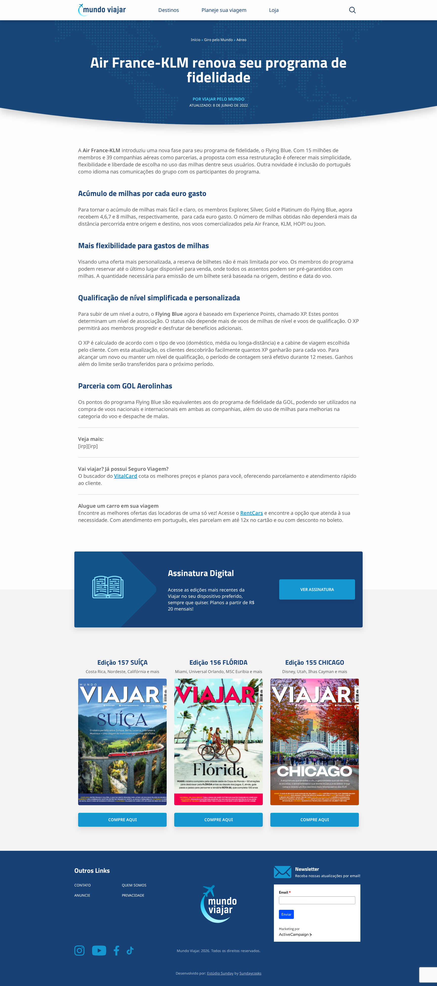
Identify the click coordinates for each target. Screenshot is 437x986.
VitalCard (125, 475)
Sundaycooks (250, 973)
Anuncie (82, 895)
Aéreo (241, 39)
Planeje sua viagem (224, 10)
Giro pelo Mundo (218, 39)
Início (195, 39)
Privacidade (133, 895)
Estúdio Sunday (220, 973)
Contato (82, 885)
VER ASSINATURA (317, 589)
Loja (274, 10)
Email (285, 892)
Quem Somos (134, 885)
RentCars (251, 512)
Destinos (168, 10)
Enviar (286, 914)
